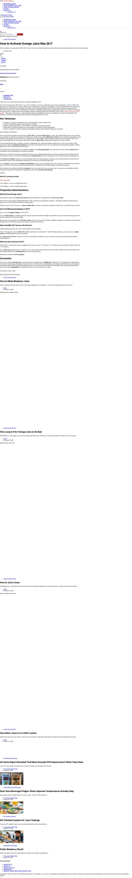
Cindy (1, 84)
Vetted (6, 8)
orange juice (8, 99)
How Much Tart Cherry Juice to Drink (8, 73)
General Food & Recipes (10, 758)
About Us (7, 10)
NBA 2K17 (7, 97)
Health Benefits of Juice (12, 5)
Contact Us (11, 12)
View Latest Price (5, 180)
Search (20, 34)
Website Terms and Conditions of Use (17, 871)
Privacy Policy (9, 867)
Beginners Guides (10, 4)
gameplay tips (8, 95)
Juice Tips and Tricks (11, 7)
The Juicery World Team (10, 769)
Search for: (3, 32)
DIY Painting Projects (10, 816)
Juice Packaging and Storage (12, 787)
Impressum (7, 869)
